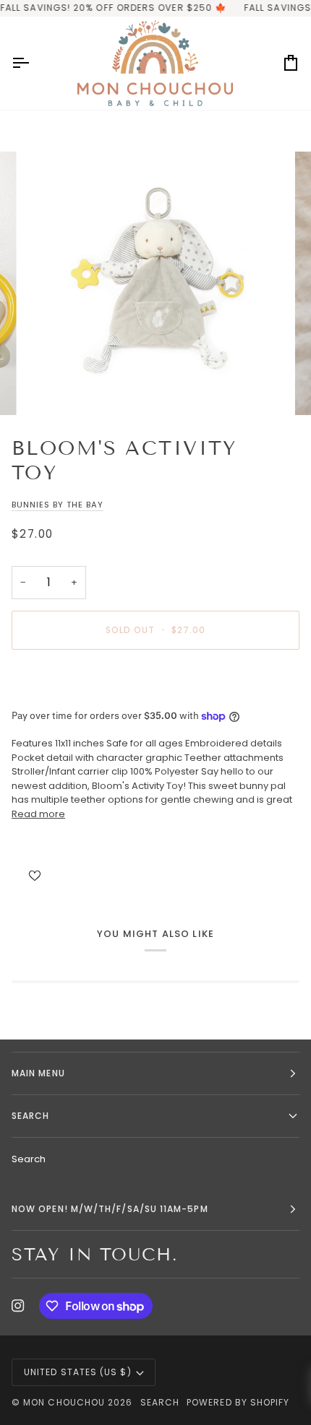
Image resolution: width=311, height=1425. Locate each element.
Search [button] (30, 1116)
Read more (38, 814)
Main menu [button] (38, 1073)
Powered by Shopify (238, 1402)
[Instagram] (18, 1305)
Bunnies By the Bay (57, 504)
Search (29, 1159)
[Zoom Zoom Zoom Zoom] (155, 284)
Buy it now (156, 680)
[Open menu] (33, 63)
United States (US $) (78, 1372)
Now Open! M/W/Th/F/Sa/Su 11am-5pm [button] (110, 1209)
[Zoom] (50, 388)
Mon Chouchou (64, 1402)
